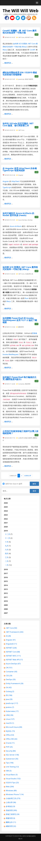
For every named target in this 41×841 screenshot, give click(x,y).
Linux (10, 719)
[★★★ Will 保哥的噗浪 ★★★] (29, 18)
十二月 (7, 534)
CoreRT (32, 50)
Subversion (12, 759)
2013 (6, 589)
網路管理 (21, 327)
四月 (6, 553)
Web (10, 786)
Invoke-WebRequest (11, 354)
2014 (6, 585)
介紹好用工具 (29, 274)
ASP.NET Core (29, 37)
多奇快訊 (10, 806)
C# (9, 667)
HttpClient (15, 181)
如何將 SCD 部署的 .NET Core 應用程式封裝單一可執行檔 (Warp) (20, 268)
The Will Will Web (20, 10)
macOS (10, 723)
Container (21, 384)
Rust (26, 298)
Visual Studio (13, 778)
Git (9, 687)
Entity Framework (14, 683)
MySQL (10, 731)
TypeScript (7, 187)
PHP (9, 747)
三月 (6, 557)
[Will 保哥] (12, 18)
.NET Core (21, 37)
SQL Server (12, 755)
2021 (6, 523)
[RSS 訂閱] (34, 18)
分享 (36, 34)
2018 (6, 569)
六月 (6, 549)
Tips (9, 763)
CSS (9, 675)
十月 (6, 542)
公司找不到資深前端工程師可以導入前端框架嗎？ (20, 432)
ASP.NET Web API (14, 659)
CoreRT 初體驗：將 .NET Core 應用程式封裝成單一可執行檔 (19, 31)
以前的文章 (27, 476)
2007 (6, 613)
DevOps (30, 220)
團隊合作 (11, 822)
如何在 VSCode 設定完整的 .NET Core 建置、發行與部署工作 (18, 124)
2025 (6, 507)
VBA (8, 771)
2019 (8, 548)
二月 (6, 561)
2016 (6, 577)
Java (9, 699)
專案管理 (10, 818)
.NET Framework (14, 632)
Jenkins (10, 707)
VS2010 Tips (12, 782)
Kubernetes (12, 711)
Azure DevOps (22, 220)
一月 (6, 565)
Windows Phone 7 (15, 794)
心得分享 (21, 438)
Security (11, 751)
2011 (6, 597)
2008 (6, 609)
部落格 (34, 333)
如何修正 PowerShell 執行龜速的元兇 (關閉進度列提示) (19, 378)
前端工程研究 (29, 79)
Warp (5, 50)
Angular (20, 175)
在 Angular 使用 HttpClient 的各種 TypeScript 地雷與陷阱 (20, 169)
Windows (11, 790)
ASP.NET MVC (13, 656)
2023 (6, 515)
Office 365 (11, 739)
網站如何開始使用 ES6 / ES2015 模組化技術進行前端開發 (20, 73)
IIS (9, 695)
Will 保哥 (22, 836)
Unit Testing (12, 767)
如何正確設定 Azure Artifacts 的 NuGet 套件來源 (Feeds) (18, 214)
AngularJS (11, 644)
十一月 (7, 538)
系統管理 (27, 384)
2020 (6, 527)
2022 (6, 519)
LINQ (9, 715)
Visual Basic (12, 774)
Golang (10, 691)
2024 (6, 511)
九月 (6, 546)
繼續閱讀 (7, 63)
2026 (6, 503)
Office (10, 735)
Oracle (10, 743)
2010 (6, 601)
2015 (6, 581)
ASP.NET (11, 648)
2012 (6, 593)
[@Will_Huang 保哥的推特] (18, 18)
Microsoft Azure (14, 727)
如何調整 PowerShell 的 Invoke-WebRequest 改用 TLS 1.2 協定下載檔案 (20, 320)
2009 (6, 605)
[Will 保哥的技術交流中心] (7, 18)
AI (8, 636)
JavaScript (21, 79)
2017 (6, 573)
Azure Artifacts (16, 226)
